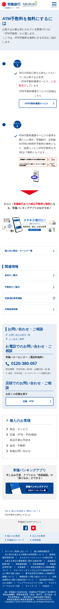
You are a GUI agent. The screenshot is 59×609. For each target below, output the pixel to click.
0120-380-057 (24, 363)
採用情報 (36, 540)
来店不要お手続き (20, 440)
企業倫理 (21, 567)
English (46, 586)
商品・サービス (19, 429)
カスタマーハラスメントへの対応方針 (36, 558)
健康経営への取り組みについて (33, 577)
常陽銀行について (15, 540)
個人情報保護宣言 (42, 551)
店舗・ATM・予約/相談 (23, 434)
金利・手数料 (17, 445)
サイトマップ (31, 586)
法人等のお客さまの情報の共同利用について (24, 554)
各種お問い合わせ (20, 451)
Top (6, 511)
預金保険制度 (39, 564)
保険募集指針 (21, 564)
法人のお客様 (38, 536)
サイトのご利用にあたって (17, 551)
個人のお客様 (20, 420)
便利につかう (32, 511)
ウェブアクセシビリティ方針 (30, 583)
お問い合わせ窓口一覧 (19, 335)
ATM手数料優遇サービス (36, 103)
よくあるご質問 (16, 339)
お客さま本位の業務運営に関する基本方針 (23, 561)
